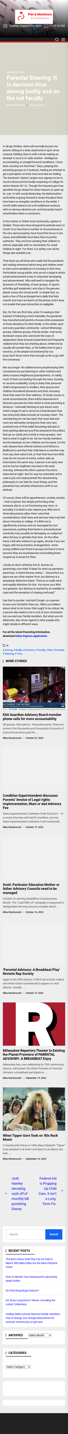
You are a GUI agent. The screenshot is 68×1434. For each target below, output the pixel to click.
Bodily (18, 650)
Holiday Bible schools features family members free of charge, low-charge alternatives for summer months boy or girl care (33, 1318)
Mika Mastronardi (16, 105)
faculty (41, 650)
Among (8, 650)
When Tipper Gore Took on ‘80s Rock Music (30, 1138)
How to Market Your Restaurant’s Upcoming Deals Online (31, 1278)
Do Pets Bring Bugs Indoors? (22, 1290)
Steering (9, 653)
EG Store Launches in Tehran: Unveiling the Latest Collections (30, 1302)
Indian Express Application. (31, 635)
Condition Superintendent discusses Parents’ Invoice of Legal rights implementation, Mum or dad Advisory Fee (32, 802)
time (19, 653)
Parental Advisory (16, 72)
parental (59, 650)
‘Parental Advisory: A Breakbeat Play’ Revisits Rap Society (31, 972)
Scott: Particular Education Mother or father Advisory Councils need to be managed (31, 889)
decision (29, 650)
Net (50, 650)
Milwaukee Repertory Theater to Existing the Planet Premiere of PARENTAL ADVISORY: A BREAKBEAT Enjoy (34, 1055)
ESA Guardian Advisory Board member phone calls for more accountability (32, 717)
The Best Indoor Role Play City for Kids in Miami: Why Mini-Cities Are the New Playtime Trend (31, 1263)
